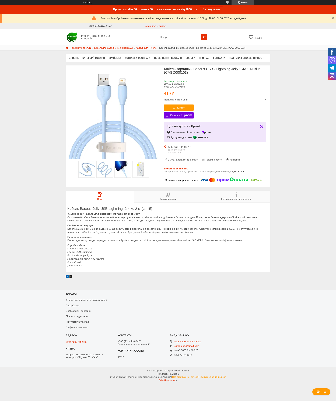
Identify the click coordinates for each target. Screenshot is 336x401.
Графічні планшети (77, 327)
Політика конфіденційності (246, 58)
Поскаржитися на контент (185, 377)
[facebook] (67, 277)
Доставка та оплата (137, 58)
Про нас (204, 58)
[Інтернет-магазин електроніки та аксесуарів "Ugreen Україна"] (72, 37)
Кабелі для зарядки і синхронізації (113, 47)
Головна (73, 58)
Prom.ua (185, 370)
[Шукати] (204, 37)
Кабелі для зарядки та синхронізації (86, 300)
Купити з (175, 115)
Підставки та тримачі (77, 321)
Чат (324, 391)
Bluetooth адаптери (77, 316)
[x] (70, 277)
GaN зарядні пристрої (78, 310)
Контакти (219, 58)
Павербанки (72, 305)
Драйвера (115, 58)
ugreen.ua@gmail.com (186, 346)
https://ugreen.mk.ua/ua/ (187, 341)
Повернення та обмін (168, 58)
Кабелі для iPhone (146, 47)
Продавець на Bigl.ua (168, 374)
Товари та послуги (81, 47)
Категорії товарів (93, 58)
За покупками (211, 9)
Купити (181, 107)
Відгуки (190, 58)
